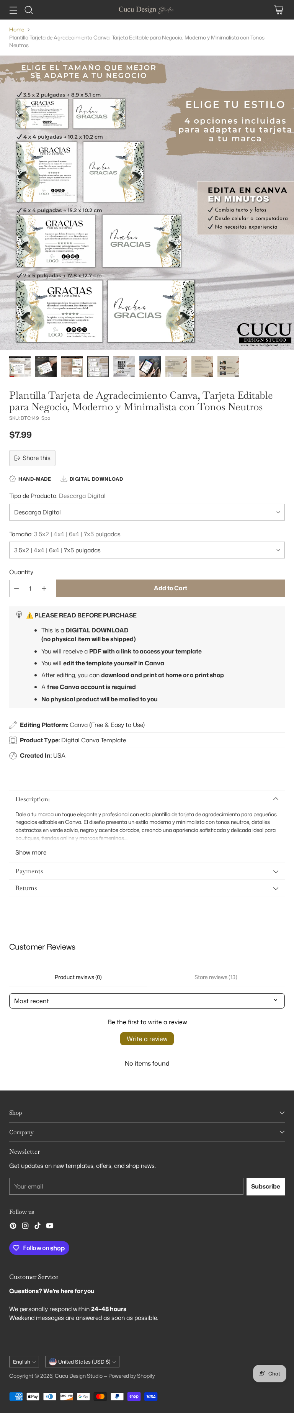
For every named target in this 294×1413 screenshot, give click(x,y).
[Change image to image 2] (46, 366)
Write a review (147, 1039)
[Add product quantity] (44, 588)
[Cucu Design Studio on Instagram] (25, 1227)
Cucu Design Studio (79, 1375)
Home (16, 29)
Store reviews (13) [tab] (215, 977)
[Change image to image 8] (202, 366)
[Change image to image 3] (72, 366)
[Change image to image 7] (176, 366)
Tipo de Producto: (57, 495)
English (21, 1361)
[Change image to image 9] (228, 366)
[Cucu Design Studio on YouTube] (49, 1227)
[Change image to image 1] (20, 366)
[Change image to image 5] (124, 366)
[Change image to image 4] (98, 366)
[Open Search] (28, 10)
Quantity (21, 572)
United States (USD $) (84, 1361)
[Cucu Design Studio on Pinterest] (13, 1227)
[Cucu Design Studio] (147, 10)
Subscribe (265, 1186)
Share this (37, 458)
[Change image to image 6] (150, 366)
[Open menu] (13, 10)
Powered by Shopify (131, 1375)
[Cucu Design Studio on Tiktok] (37, 1227)
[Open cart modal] (278, 10)
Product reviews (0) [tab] (78, 977)
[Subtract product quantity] (16, 588)
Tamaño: (65, 534)
